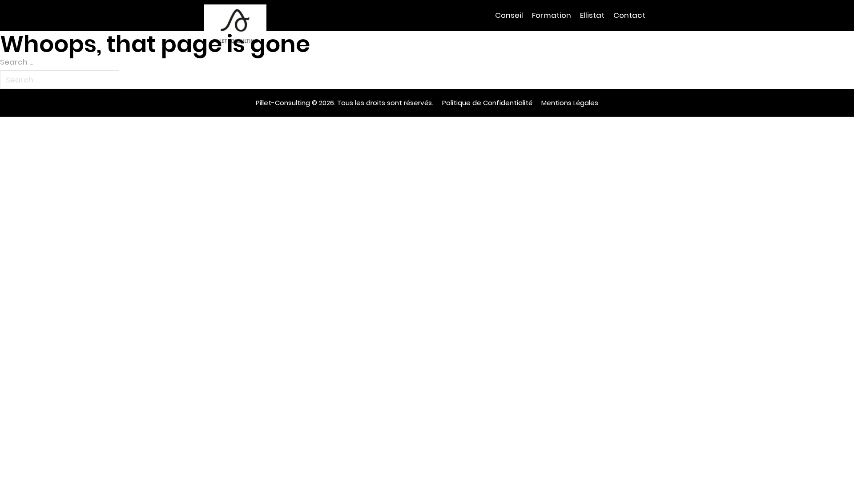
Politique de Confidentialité (487, 102)
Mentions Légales (569, 102)
